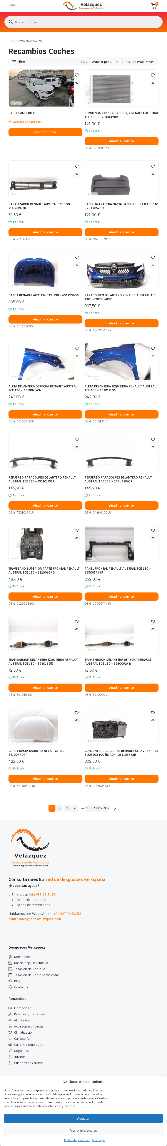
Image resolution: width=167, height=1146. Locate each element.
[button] (77, 75)
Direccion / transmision (30, 1014)
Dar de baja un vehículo (31, 963)
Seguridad (21, 1051)
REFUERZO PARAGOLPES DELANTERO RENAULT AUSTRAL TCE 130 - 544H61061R (118, 479)
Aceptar (83, 1118)
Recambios (22, 957)
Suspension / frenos (28, 1063)
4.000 (90, 808)
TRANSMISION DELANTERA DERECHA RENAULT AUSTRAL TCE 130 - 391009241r (118, 662)
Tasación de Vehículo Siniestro (36, 975)
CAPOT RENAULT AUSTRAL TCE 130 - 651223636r (44, 295)
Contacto (21, 987)
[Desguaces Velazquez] (83, 6)
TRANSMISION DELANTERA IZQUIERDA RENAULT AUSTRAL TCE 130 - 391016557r (43, 662)
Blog (17, 981)
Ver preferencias (83, 1130)
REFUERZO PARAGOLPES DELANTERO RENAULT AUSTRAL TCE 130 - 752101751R (42, 479)
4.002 (105, 808)
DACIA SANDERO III (22, 113)
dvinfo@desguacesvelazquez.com (34, 919)
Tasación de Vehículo (29, 969)
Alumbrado (22, 1020)
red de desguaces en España (75, 879)
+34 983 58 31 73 (42, 894)
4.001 (97, 808)
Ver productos (45, 132)
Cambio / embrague (28, 1045)
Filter (21, 61)
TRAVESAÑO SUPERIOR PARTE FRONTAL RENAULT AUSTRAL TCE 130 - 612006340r (44, 570)
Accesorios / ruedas (28, 1026)
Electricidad (22, 1008)
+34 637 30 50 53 (67, 913)
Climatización (23, 1032)
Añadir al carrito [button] (121, 141)
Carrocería (22, 1039)
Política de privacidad (76, 1140)
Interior (19, 1057)
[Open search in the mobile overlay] (83, 22)
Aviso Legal (98, 1140)
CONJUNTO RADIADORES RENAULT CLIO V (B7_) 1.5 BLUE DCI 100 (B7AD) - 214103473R (122, 753)
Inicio (11, 40)
